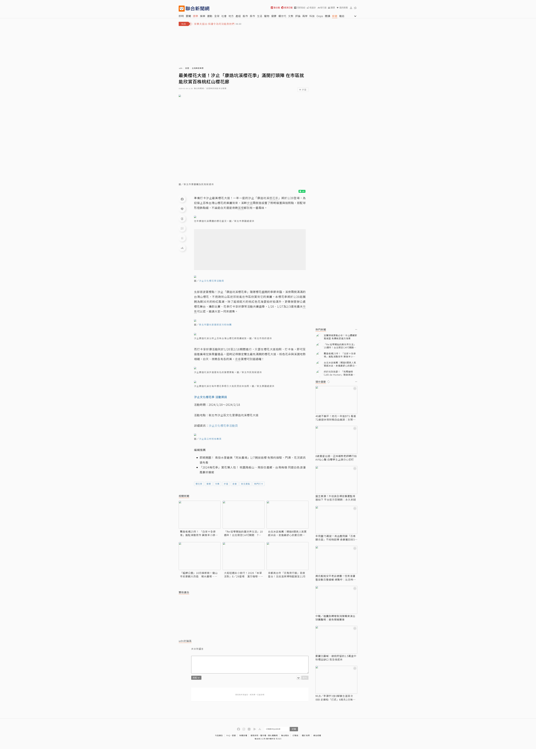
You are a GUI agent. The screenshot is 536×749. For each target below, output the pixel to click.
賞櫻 (208, 483)
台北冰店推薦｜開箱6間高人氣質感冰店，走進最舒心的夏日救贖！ (287, 533)
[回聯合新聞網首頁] (182, 9)
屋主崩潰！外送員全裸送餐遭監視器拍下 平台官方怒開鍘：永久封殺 (335, 497)
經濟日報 (288, 7)
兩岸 (305, 16)
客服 (234, 735)
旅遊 (334, 16)
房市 (252, 16)
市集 (217, 483)
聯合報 (277, 7)
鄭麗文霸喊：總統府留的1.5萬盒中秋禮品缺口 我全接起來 (335, 657)
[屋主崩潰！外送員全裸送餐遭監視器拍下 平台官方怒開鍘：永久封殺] (336, 480)
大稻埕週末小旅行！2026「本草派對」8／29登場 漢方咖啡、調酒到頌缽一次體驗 (243, 574)
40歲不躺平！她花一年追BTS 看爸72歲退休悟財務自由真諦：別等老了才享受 (335, 417)
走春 (234, 483)
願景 (333, 7)
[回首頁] (197, 9)
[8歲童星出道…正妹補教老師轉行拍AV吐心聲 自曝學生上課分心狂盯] (336, 440)
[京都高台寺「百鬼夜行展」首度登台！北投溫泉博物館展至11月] (287, 556)
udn (180, 68)
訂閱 (294, 728)
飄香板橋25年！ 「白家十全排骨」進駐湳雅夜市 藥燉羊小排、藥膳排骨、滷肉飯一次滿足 (199, 533)
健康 (274, 16)
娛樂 (202, 16)
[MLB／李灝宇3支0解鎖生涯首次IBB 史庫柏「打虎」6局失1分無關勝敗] (336, 680)
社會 (224, 16)
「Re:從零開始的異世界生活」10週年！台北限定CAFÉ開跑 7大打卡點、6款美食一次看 (243, 533)
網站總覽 (317, 735)
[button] (351, 8)
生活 (259, 16)
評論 (298, 16)
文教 (290, 16)
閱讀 (327, 16)
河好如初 (301, 7)
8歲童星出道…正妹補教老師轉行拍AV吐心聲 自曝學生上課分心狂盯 (336, 457)
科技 (312, 16)
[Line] (182, 208)
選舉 (195, 16)
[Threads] (182, 218)
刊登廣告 (219, 735)
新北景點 (245, 483)
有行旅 (323, 7)
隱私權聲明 (273, 735)
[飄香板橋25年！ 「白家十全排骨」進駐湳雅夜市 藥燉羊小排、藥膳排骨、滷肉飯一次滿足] (200, 515)
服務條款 (255, 735)
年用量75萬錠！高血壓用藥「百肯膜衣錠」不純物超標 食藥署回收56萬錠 (335, 537)
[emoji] (298, 678)
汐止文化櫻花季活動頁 (211, 280)
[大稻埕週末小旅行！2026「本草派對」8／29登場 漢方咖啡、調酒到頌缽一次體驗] (244, 556)
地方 (231, 16)
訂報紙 (295, 735)
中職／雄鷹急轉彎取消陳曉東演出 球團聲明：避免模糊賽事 (335, 617)
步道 (226, 483)
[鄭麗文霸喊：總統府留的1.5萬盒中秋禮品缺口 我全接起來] (336, 640)
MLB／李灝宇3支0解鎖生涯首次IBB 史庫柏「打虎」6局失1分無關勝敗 (335, 697)
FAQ (228, 735)
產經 (238, 16)
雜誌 (341, 16)
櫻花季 (199, 483)
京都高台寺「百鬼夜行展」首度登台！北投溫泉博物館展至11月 (287, 574)
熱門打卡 (258, 483)
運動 (209, 16)
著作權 (263, 735)
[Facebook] (182, 198)
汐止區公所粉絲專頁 (210, 438)
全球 (217, 16)
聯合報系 (285, 735)
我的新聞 (343, 7)
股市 (245, 16)
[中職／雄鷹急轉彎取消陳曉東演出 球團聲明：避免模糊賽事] (336, 600)
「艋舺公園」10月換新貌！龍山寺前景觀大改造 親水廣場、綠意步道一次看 (199, 574)
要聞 (188, 16)
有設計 (313, 7)
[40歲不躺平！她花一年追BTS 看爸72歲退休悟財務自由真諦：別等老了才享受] (336, 400)
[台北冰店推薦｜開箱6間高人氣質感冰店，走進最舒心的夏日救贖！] (287, 515)
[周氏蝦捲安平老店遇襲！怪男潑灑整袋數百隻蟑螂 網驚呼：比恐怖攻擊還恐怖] (336, 560)
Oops (320, 16)
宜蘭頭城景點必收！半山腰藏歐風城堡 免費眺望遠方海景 (340, 337)
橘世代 (282, 16)
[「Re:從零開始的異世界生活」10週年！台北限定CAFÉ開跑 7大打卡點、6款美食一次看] (244, 515)
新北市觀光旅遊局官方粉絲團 (215, 324)
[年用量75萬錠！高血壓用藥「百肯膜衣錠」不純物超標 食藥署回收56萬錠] (336, 520)
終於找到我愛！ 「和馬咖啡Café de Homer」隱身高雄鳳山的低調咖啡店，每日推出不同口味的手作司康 (340, 373)
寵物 (266, 16)
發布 (305, 677)
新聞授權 (243, 735)
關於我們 (306, 735)
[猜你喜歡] (356, 382)
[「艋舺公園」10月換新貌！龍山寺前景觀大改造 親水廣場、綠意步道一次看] (200, 556)
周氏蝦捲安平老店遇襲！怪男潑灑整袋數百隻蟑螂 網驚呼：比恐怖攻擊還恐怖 (335, 577)
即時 (181, 16)
